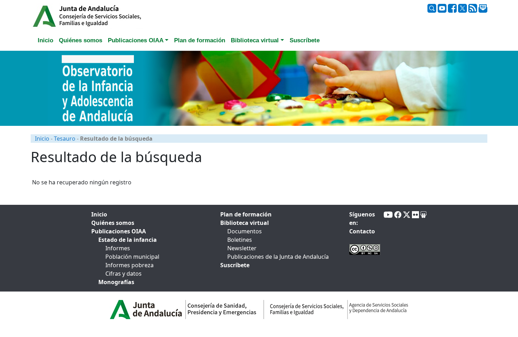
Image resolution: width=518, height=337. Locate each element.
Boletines (239, 240)
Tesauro (64, 138)
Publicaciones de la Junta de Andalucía (278, 257)
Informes (117, 248)
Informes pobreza (129, 265)
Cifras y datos (123, 273)
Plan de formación (246, 214)
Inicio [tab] (45, 40)
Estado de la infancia (127, 240)
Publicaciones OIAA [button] (136, 40)
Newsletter (242, 248)
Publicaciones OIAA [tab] (118, 231)
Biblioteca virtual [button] (255, 40)
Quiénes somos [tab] (80, 40)
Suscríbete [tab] (305, 40)
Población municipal (132, 257)
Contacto (362, 231)
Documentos (244, 231)
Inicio (42, 138)
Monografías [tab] (116, 282)
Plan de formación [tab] (199, 40)
